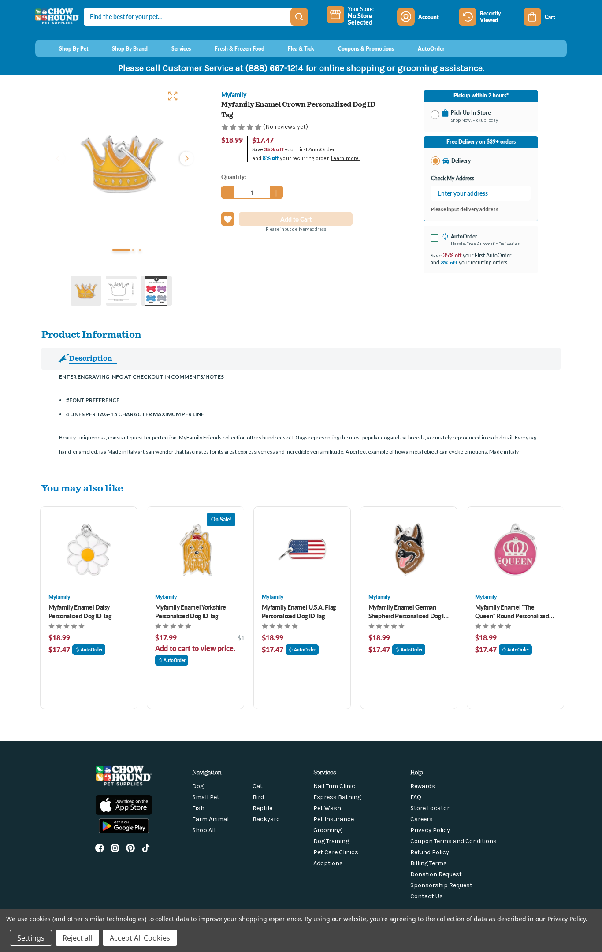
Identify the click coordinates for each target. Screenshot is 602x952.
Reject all (77, 938)
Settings (31, 938)
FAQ (415, 797)
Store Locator (430, 808)
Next (184, 157)
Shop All (204, 830)
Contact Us (426, 896)
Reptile (262, 808)
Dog (198, 786)
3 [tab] (140, 250)
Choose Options (89, 550)
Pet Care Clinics (335, 852)
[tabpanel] (121, 163)
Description (90, 357)
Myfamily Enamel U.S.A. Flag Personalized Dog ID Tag (299, 611)
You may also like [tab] (82, 488)
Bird (258, 797)
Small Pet (205, 797)
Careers (421, 819)
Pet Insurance (333, 819)
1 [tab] (121, 250)
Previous (58, 157)
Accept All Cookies (140, 938)
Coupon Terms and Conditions (453, 841)
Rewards (422, 786)
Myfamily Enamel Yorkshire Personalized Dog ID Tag (190, 611)
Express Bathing (337, 797)
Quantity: (233, 176)
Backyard (266, 819)
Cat (258, 786)
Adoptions (328, 863)
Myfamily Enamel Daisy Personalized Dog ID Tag (79, 611)
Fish (198, 808)
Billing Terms (428, 863)
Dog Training (331, 841)
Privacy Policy (430, 830)
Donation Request (436, 874)
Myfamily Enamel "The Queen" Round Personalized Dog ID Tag (512, 611)
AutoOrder (92, 650)
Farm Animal (210, 819)
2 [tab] (133, 250)
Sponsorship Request (441, 885)
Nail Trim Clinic (334, 786)
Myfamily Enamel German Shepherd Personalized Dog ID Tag (408, 611)
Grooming (327, 830)
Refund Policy (429, 852)
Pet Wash (327, 808)
